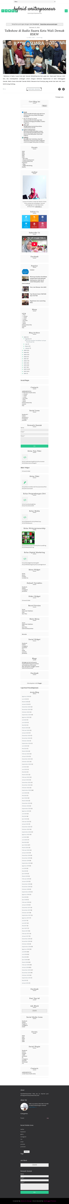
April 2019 (24, 873)
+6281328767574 (26, 391)
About (23, 575)
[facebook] (2, 10)
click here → (38, 206)
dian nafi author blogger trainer (30, 666)
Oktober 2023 (26, 761)
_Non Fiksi (25, 158)
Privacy (24, 576)
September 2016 (26, 946)
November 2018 (26, 886)
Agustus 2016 (25, 949)
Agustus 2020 (26, 834)
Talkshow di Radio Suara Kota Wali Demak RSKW (34, 32)
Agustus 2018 (25, 894)
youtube (24, 420)
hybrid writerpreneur (34, 9)
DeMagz (26, 137)
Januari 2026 (25, 704)
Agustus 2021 (25, 811)
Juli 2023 (24, 767)
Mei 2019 (24, 871)
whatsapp (25, 1062)
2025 (25, 350)
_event (24, 323)
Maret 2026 (25, 701)
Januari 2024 (25, 756)
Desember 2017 (26, 907)
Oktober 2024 (26, 741)
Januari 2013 (25, 983)
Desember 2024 (26, 735)
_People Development (28, 160)
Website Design (26, 1201)
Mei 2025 (24, 725)
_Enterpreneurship (27, 161)
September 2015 (26, 978)
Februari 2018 (25, 902)
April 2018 (24, 899)
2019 (23, 155)
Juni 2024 (24, 746)
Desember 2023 (26, 759)
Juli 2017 (24, 920)
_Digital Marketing (27, 165)
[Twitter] (63, 89)
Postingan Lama (59, 97)
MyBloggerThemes (50, 1201)
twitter (24, 416)
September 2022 (26, 790)
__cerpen (25, 316)
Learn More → (33, 1107)
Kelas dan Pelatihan (27, 611)
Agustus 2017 (25, 918)
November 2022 (26, 785)
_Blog (23, 164)
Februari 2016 (25, 965)
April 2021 (24, 819)
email (23, 650)
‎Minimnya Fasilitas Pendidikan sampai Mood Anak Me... (35, 341)
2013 (25, 373)
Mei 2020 (24, 842)
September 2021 (26, 808)
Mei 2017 (24, 925)
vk (22, 1057)
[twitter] (6, 10)
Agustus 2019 (25, 866)
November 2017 (26, 910)
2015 (25, 371)
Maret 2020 (25, 847)
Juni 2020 (24, 839)
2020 (23, 154)
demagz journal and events (29, 662)
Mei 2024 (24, 748)
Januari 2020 (25, 853)
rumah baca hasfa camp (29, 392)
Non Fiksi (24, 614)
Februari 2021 (25, 821)
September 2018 (26, 892)
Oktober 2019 (25, 860)
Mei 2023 (24, 772)
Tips (23, 327)
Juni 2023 (24, 769)
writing (39, 37)
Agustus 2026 (26, 696)
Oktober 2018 (25, 889)
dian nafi (26, 125)
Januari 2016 (25, 967)
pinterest (24, 591)
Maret (27, 346)
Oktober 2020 (26, 829)
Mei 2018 (24, 897)
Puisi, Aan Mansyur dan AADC (38, 287)
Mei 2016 (24, 957)
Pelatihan (24, 162)
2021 (23, 153)
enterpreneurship (27, 325)
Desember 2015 (26, 970)
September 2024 (26, 743)
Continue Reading (34, 89)
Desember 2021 (26, 803)
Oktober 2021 (25, 806)
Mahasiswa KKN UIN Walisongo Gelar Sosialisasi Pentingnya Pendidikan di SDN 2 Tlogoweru (34, 121)
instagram (25, 419)
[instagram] (12, 10)
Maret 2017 (25, 931)
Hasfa (25, 112)
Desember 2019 (26, 855)
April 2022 (25, 798)
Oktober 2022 (26, 787)
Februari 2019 (25, 879)
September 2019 (26, 863)
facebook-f (25, 414)
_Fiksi (23, 315)
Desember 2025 (26, 707)
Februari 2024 (26, 754)
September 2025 (26, 714)
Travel (22, 1118)
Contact (32, 270)
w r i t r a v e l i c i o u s (30, 118)
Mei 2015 (24, 980)
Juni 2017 (24, 923)
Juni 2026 (24, 699)
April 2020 (25, 845)
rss (23, 649)
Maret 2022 (25, 800)
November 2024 (26, 738)
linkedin (24, 1053)
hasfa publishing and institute (30, 663)
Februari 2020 (26, 850)
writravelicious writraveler (29, 665)
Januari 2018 (25, 905)
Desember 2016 (26, 938)
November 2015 (26, 972)
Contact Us (25, 578)
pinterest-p (25, 417)
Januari (27, 348)
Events (24, 167)
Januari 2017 (25, 936)
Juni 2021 (24, 813)
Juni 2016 (24, 954)
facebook (24, 587)
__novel (24, 317)
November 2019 (26, 858)
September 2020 (26, 832)
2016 (25, 369)
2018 (23, 157)
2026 (25, 337)
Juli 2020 (24, 837)
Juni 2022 (24, 793)
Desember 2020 (26, 826)
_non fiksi (25, 320)
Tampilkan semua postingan (48, 24)
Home (23, 573)
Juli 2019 (24, 868)
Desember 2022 (26, 782)
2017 (25, 367)
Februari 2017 (25, 933)
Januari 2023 (25, 780)
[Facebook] (59, 89)
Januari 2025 (25, 733)
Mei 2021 (24, 816)
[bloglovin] (9, 10)
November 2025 (26, 709)
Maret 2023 (25, 774)
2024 (25, 352)
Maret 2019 (25, 876)
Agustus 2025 (26, 717)
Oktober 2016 (25, 944)
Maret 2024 (25, 751)
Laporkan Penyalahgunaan (29, 688)
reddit (23, 1055)
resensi (24, 326)
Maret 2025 (25, 727)
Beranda (24, 634)
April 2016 (24, 959)
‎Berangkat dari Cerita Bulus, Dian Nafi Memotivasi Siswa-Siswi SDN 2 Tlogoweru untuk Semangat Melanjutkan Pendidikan (34, 140)
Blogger (40, 683)
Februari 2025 (26, 730)
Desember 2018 (26, 884)
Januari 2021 (25, 824)
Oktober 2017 (25, 912)
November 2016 (26, 941)
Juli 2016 (24, 951)
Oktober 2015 (25, 975)
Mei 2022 (24, 795)
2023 (25, 354)
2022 (23, 151)
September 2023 (26, 764)
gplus (22, 1134)
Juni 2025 (24, 722)
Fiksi (23, 612)
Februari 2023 (26, 777)
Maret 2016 (25, 962)
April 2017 (24, 928)
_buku (24, 322)
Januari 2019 (25, 881)
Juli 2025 (24, 720)
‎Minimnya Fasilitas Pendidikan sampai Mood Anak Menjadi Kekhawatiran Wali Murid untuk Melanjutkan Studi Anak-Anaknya (34, 280)
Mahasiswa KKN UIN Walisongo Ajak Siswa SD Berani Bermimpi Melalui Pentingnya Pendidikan (34, 115)
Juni (26, 344)
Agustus (27, 339)
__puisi (24, 319)
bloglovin (24, 1024)
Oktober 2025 (26, 712)
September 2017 (26, 915)
